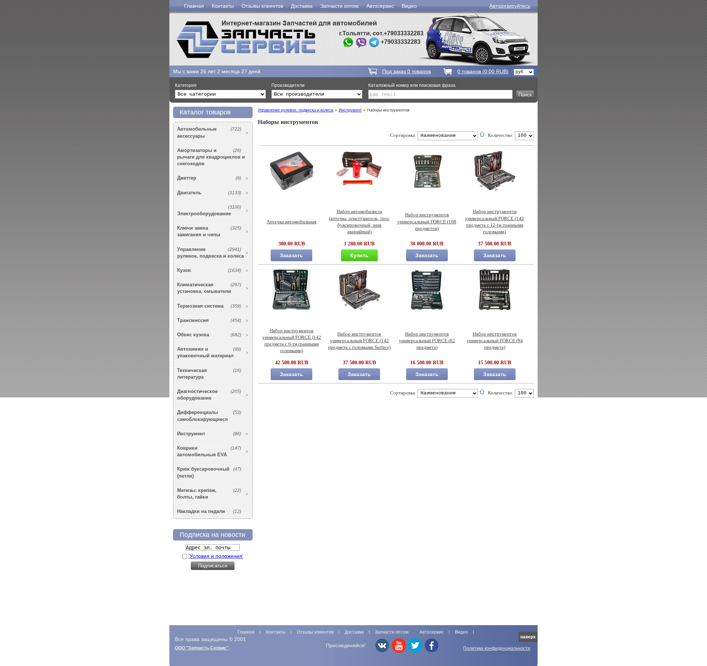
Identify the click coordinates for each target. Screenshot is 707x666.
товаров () (483, 71)
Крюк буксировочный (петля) (209, 472)
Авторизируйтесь (509, 6)
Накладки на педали (209, 511)
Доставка (302, 6)
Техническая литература (209, 374)
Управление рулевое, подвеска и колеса (210, 253)
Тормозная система (209, 306)
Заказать (291, 255)
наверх (528, 637)
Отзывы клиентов (262, 6)
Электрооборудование (209, 210)
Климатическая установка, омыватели (209, 288)
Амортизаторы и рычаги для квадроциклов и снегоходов (211, 157)
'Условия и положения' (216, 556)
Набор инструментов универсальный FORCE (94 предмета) (495, 341)
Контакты (223, 6)
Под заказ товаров (406, 71)
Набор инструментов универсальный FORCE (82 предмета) (427, 341)
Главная (194, 6)
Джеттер (209, 178)
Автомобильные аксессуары (209, 132)
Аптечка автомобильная (291, 221)
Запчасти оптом (339, 6)
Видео (409, 6)
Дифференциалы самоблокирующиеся (209, 416)
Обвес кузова (209, 334)
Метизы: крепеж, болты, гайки (209, 494)
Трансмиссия (209, 320)
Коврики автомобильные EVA (209, 451)
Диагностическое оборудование (209, 395)
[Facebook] (431, 651)
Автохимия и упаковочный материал (209, 352)
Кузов (209, 270)
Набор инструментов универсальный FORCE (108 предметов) (426, 221)
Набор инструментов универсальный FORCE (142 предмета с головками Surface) (359, 341)
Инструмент (209, 433)
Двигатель (209, 192)
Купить (359, 255)
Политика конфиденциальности (496, 648)
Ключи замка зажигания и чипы (209, 231)
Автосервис (380, 6)
